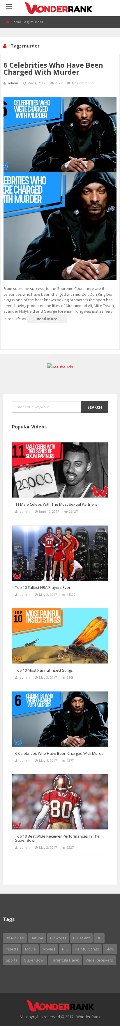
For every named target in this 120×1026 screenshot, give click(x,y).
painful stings (87, 949)
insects (12, 949)
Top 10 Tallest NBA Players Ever (42, 587)
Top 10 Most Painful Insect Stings (44, 670)
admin (13, 83)
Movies (49, 949)
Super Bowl (34, 960)
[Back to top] (101, 1013)
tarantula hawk (65, 960)
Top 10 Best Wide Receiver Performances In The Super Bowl (57, 838)
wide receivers (99, 960)
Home (16, 21)
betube (37, 938)
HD (99, 938)
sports (11, 960)
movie (30, 949)
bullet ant (81, 938)
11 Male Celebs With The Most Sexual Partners (56, 504)
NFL (65, 949)
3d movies (15, 938)
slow (110, 949)
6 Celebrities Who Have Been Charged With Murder (53, 68)
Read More (47, 318)
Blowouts (58, 938)
